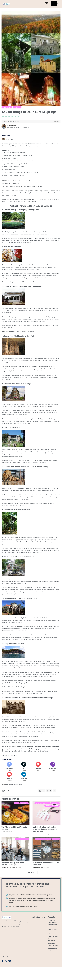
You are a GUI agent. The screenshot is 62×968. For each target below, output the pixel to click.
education (9, 785)
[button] (46, 3)
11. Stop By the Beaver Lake (10, 184)
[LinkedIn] (24, 776)
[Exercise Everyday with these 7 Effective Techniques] (15, 849)
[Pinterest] (38, 766)
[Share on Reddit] (13, 121)
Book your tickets (7, 332)
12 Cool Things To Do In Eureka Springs (15, 152)
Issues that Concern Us (42, 803)
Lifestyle (55, 839)
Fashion (48, 839)
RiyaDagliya (37, 867)
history (16, 785)
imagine (50, 406)
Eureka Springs (20, 269)
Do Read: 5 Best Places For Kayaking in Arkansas (16, 687)
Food (16, 803)
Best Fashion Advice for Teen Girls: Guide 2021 (46, 863)
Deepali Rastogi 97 (8, 867)
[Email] (50, 790)
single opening (6, 371)
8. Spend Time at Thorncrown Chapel (13, 175)
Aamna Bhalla (12, 125)
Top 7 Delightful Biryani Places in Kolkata (14, 828)
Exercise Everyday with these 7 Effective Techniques (13, 863)
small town (31, 199)
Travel (20, 785)
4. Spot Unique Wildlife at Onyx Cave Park (14, 164)
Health (25, 839)
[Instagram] (53, 766)
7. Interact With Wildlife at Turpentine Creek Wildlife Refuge (20, 172)
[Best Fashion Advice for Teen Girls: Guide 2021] (46, 849)
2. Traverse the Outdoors (9, 158)
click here (13, 755)
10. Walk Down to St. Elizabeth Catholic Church (16, 181)
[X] (24, 766)
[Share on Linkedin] (11, 121)
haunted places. (50, 749)
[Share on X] (8, 121)
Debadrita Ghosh (7, 832)
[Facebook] (9, 766)
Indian (15, 579)
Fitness (18, 839)
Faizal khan (37, 834)
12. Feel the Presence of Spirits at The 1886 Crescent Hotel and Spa (22, 186)
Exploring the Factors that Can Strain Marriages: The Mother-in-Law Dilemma (45, 829)
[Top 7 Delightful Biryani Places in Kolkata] (15, 813)
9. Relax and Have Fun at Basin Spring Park (15, 178)
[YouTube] (9, 961)
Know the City (7, 107)
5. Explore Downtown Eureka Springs (13, 167)
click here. (36, 282)
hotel (19, 725)
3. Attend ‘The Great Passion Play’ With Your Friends (17, 161)
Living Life (17, 107)
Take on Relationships (52, 805)
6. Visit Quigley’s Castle (9, 169)
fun (13, 785)
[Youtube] (9, 776)
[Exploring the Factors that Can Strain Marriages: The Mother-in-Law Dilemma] (46, 813)
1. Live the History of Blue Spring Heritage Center (17, 155)
